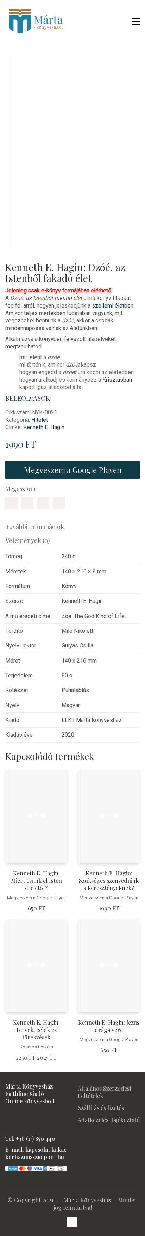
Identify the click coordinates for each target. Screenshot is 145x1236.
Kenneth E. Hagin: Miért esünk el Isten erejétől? (36, 881)
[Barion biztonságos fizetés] (36, 1167)
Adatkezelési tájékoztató (109, 1120)
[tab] (72, 527)
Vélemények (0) (27, 540)
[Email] (59, 503)
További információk (34, 526)
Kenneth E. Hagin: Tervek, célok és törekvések (36, 1030)
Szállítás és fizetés (101, 1107)
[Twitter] (27, 503)
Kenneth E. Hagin (43, 427)
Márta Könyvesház (87, 1200)
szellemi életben (112, 305)
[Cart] (121, 21)
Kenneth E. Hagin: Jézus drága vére (108, 1026)
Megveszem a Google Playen (72, 470)
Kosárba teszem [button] (36, 1047)
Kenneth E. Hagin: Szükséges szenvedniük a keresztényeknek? (109, 881)
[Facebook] (11, 503)
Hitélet (39, 419)
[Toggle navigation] (136, 21)
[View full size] (15, 63)
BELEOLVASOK (28, 398)
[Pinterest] (43, 503)
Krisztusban (117, 379)
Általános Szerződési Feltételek (104, 1092)
